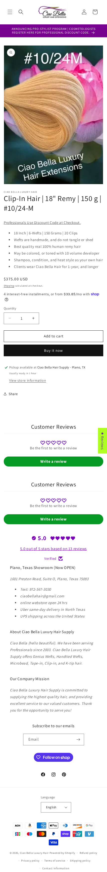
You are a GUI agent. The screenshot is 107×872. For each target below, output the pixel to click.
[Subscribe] (78, 739)
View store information (27, 380)
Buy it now (53, 350)
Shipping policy (80, 860)
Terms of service (54, 860)
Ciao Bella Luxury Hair (34, 853)
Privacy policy (30, 860)
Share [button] (13, 394)
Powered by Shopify (62, 853)
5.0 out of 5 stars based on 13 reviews (53, 548)
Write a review (53, 461)
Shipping (9, 285)
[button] (9, 11)
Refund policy (88, 853)
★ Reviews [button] (102, 440)
